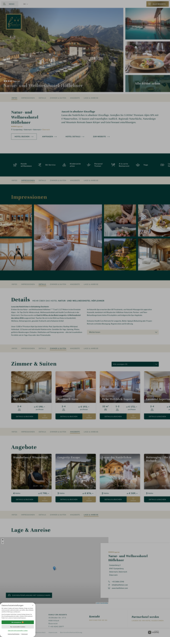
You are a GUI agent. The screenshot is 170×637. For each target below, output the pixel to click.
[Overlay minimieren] (32, 605)
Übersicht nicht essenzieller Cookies (18, 630)
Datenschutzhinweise (13, 634)
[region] (18, 613)
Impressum (24, 634)
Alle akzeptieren (16, 622)
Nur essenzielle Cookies (17, 627)
